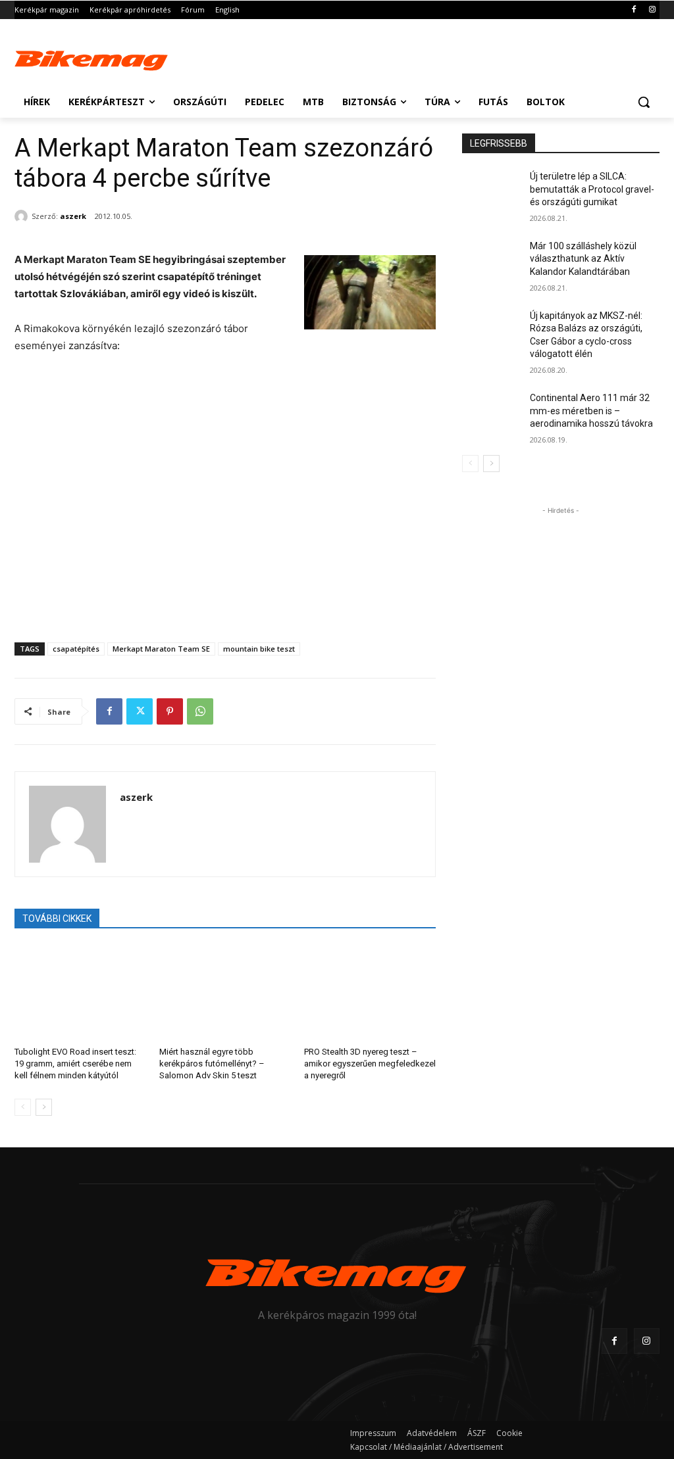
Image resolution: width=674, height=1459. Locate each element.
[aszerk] (23, 216)
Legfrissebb (498, 143)
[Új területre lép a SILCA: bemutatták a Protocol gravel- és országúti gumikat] (491, 191)
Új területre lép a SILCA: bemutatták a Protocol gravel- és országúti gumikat (592, 189)
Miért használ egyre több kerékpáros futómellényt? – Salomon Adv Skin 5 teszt (212, 1063)
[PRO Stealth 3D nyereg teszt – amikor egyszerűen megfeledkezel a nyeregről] (370, 991)
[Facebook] (633, 10)
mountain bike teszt (259, 649)
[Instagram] (652, 10)
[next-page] (44, 1107)
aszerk (73, 216)
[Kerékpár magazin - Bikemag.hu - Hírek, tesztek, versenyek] (91, 58)
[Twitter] (139, 711)
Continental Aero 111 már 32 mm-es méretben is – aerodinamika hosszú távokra (591, 411)
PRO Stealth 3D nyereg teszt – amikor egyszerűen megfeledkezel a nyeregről (370, 1063)
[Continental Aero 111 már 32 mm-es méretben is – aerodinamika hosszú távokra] (491, 412)
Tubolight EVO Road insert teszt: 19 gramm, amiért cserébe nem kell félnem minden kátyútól (75, 1063)
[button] (644, 102)
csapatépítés (76, 649)
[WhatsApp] (200, 711)
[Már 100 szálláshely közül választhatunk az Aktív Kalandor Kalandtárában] (491, 260)
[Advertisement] (323, 57)
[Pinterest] (170, 711)
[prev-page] (22, 1107)
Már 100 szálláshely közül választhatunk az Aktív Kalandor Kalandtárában (583, 259)
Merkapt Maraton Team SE (161, 649)
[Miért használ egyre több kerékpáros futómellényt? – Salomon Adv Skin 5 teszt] (225, 991)
